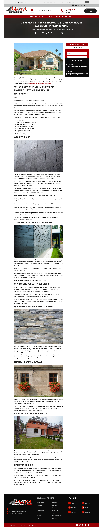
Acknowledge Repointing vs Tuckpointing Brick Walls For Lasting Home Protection (77, 74)
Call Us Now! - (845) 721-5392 (77, 44)
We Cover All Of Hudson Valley (44, 10)
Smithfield (39, 505)
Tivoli (38, 518)
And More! (54, 518)
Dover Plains (55, 510)
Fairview (39, 508)
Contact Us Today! (91, 10)
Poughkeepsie (40, 502)
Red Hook (54, 505)
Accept (87, 2)
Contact (87, 512)
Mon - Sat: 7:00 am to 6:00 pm (15, 514)
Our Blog (38, 29)
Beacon (54, 513)
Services (73, 508)
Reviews (87, 508)
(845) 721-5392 (70, 9)
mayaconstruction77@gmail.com (17, 511)
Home (32, 29)
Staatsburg (55, 508)
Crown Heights (40, 510)
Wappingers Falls (56, 515)
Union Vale (39, 515)
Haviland (39, 513)
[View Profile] (73, 5)
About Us (87, 503)
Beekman (54, 502)
